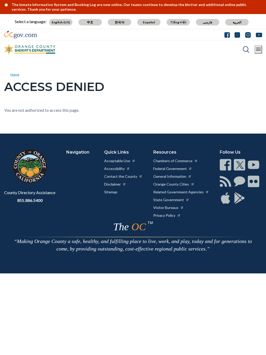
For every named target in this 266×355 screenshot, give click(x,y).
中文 (90, 22)
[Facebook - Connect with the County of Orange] (228, 34)
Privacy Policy (164, 215)
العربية (237, 22)
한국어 (119, 22)
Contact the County (121, 176)
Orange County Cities (171, 184)
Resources (164, 152)
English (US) (61, 22)
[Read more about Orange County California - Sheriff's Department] (30, 49)
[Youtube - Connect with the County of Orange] (258, 34)
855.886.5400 (30, 200)
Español (149, 22)
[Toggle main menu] (258, 49)
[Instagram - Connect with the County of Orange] (248, 34)
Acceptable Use (117, 161)
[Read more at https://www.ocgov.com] (29, 166)
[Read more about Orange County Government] (20, 34)
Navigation (77, 152)
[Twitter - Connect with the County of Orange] (237, 34)
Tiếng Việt (178, 22)
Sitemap (110, 192)
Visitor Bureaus (166, 207)
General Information (170, 176)
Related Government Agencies (178, 192)
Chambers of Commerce (173, 161)
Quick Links (116, 152)
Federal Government (170, 168)
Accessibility (114, 168)
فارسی (207, 22)
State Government (169, 200)
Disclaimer (113, 184)
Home (14, 74)
